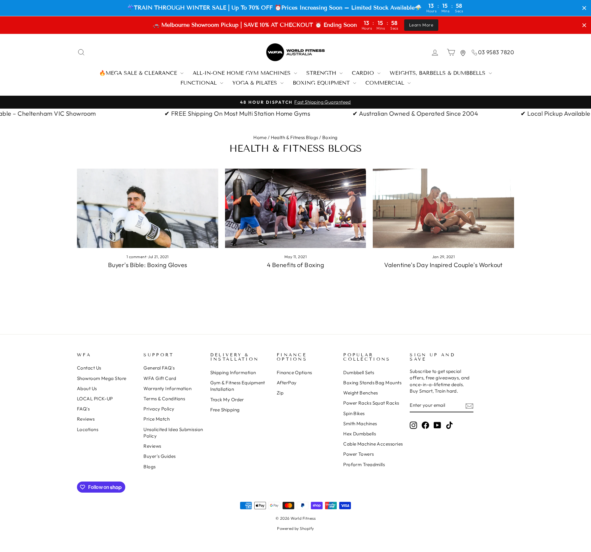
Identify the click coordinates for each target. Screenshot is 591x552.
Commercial (385, 83)
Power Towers (358, 454)
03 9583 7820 (496, 52)
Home (260, 137)
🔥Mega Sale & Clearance (139, 73)
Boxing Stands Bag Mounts (372, 383)
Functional (199, 83)
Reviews (85, 419)
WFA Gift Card (159, 378)
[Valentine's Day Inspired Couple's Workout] (443, 208)
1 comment (137, 256)
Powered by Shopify (295, 528)
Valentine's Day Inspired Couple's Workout (443, 265)
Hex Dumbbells (359, 434)
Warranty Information (167, 388)
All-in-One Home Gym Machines (242, 73)
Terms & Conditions (164, 399)
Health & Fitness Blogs (294, 137)
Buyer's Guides (159, 456)
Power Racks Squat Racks (371, 403)
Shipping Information (233, 372)
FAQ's (83, 409)
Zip (280, 393)
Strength (322, 73)
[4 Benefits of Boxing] (295, 208)
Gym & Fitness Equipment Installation (237, 386)
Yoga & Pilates (255, 83)
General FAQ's (159, 368)
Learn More (421, 25)
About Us (87, 388)
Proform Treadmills (364, 464)
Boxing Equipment (322, 83)
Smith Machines (360, 423)
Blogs (149, 467)
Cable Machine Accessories (373, 444)
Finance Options (294, 372)
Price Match (156, 419)
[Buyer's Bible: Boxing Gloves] (147, 208)
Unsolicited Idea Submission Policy (173, 432)
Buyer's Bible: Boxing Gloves (147, 265)
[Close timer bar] (584, 8)
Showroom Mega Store (102, 378)
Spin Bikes (354, 413)
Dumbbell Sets (358, 372)
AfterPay (287, 383)
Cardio (364, 73)
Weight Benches (360, 393)
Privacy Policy (158, 409)
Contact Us (89, 368)
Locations (87, 429)
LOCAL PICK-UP (95, 399)
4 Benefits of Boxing (295, 265)
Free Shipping (225, 410)
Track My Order (227, 399)
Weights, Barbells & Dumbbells (438, 73)
